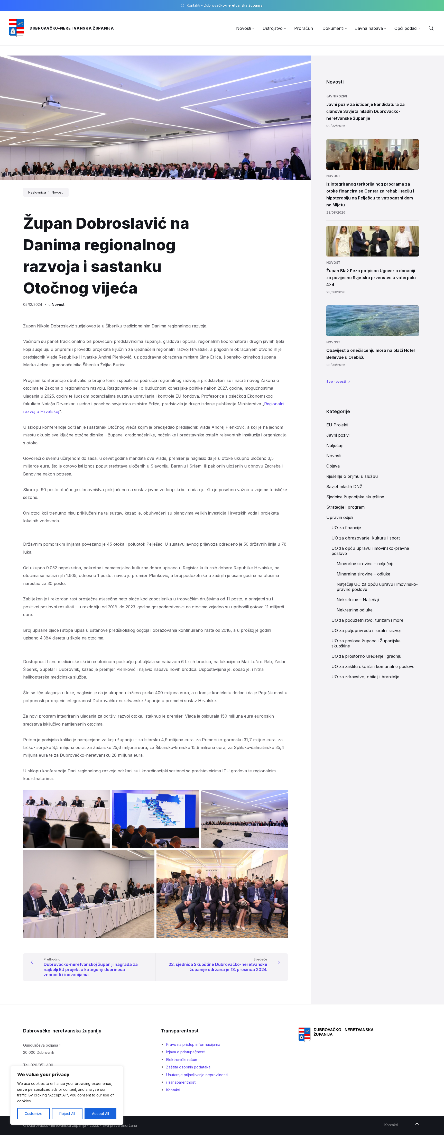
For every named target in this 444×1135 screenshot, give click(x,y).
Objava (333, 466)
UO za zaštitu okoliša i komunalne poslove (372, 666)
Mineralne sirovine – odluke (363, 573)
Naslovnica (37, 192)
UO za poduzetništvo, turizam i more (367, 620)
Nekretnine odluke (355, 609)
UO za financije (346, 527)
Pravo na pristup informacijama (193, 1044)
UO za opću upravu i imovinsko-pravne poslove (370, 551)
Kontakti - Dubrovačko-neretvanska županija (225, 5)
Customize (33, 1113)
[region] (66, 1095)
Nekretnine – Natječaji (358, 599)
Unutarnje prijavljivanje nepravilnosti (197, 1074)
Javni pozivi (336, 96)
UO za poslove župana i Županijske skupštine (366, 643)
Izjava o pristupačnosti (185, 1051)
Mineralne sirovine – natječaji (365, 563)
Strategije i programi (345, 507)
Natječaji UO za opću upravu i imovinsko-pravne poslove (377, 587)
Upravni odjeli (339, 517)
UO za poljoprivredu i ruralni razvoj (366, 630)
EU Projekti (337, 424)
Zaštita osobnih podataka (188, 1067)
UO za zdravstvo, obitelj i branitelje (365, 676)
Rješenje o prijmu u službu (352, 476)
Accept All (100, 1113)
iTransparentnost (181, 1082)
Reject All (67, 1113)
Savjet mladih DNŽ (344, 486)
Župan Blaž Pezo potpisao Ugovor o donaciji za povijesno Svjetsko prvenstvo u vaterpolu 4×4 (371, 277)
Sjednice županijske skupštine (355, 496)
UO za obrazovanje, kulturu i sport (365, 538)
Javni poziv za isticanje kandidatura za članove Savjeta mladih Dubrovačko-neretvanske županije (365, 111)
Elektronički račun (181, 1059)
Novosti (57, 192)
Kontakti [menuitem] (391, 1125)
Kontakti (173, 1089)
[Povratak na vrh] (417, 1125)
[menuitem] (243, 28)
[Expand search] (431, 28)
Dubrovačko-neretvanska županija (72, 28)
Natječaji (334, 445)
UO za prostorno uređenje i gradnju (366, 656)
